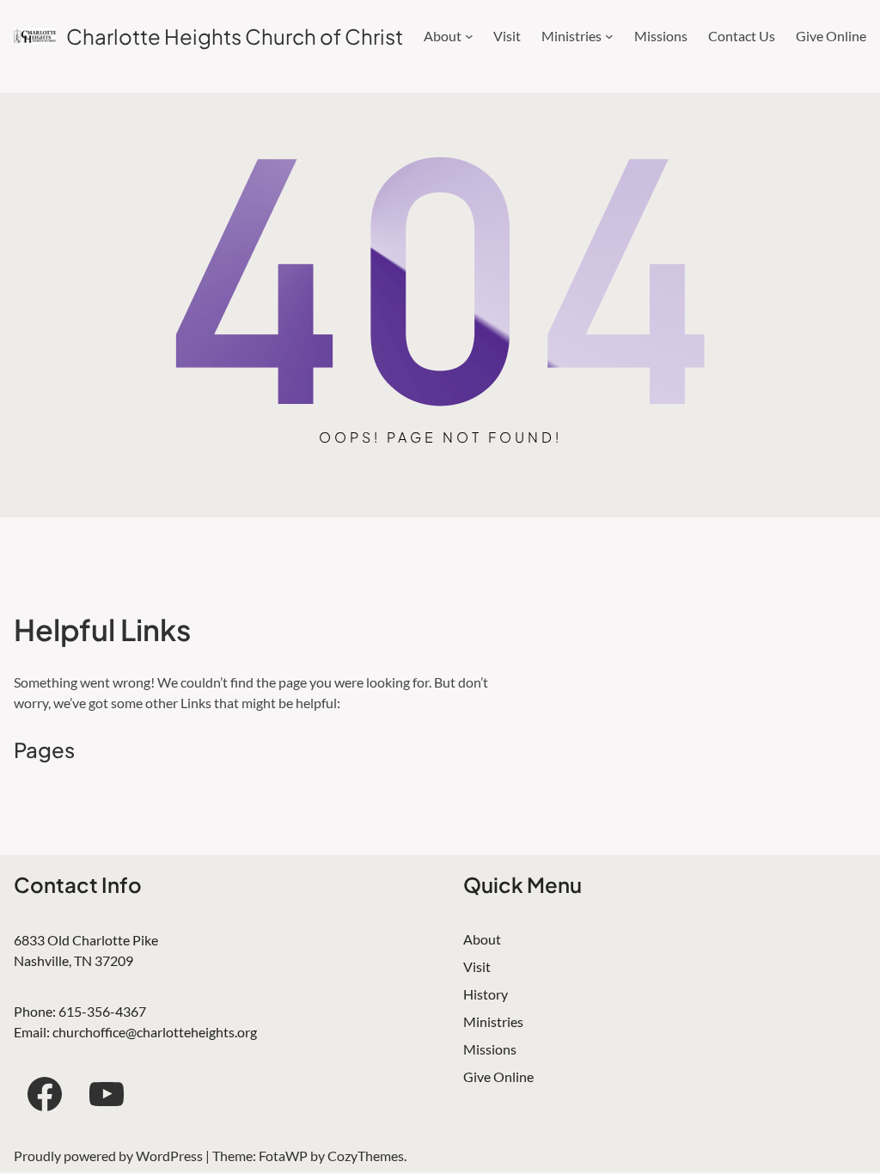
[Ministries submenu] (609, 36)
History (485, 994)
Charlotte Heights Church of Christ (234, 36)
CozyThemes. (366, 1155)
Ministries (493, 1021)
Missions (489, 1049)
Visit (477, 966)
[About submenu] (469, 36)
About (482, 939)
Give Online (498, 1076)
